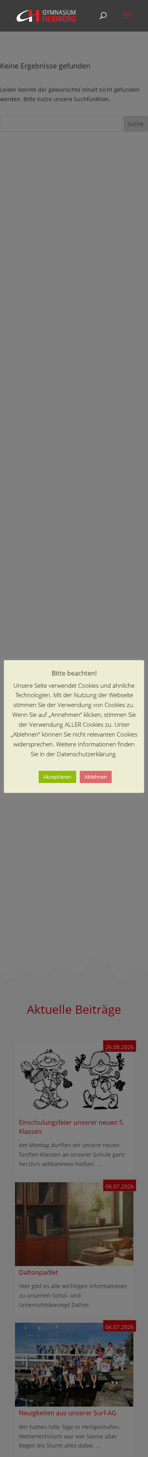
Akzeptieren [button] (57, 776)
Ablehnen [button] (95, 776)
